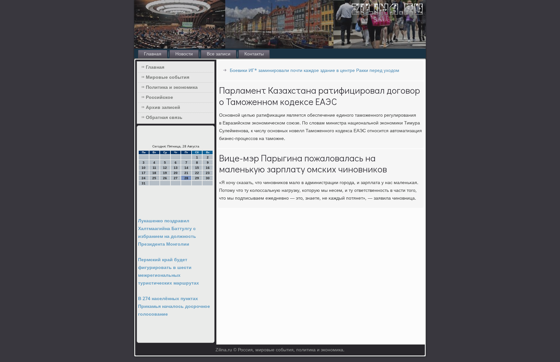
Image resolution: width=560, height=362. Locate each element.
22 (197, 173)
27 (176, 178)
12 (165, 167)
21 (186, 173)
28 (186, 178)
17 (144, 173)
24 (144, 178)
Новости (184, 54)
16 (208, 167)
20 (176, 173)
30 (208, 178)
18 (154, 173)
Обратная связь (164, 118)
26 (165, 178)
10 (144, 167)
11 (154, 167)
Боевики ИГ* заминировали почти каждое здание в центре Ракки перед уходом (314, 71)
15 (197, 167)
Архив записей (163, 107)
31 (144, 183)
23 (208, 173)
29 (197, 178)
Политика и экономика (172, 87)
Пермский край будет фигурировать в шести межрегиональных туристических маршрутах (168, 271)
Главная (152, 54)
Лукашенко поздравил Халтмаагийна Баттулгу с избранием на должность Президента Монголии (167, 232)
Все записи (218, 54)
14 (186, 167)
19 (165, 173)
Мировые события (167, 77)
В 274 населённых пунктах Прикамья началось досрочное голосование (174, 306)
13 (176, 167)
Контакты (254, 54)
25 (154, 178)
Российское (159, 97)
